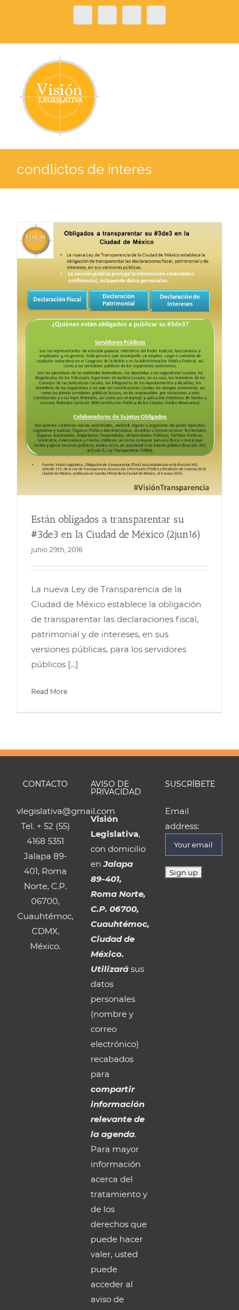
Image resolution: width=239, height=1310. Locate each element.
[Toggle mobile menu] (217, 62)
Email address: (182, 818)
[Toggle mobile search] (197, 62)
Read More (49, 691)
